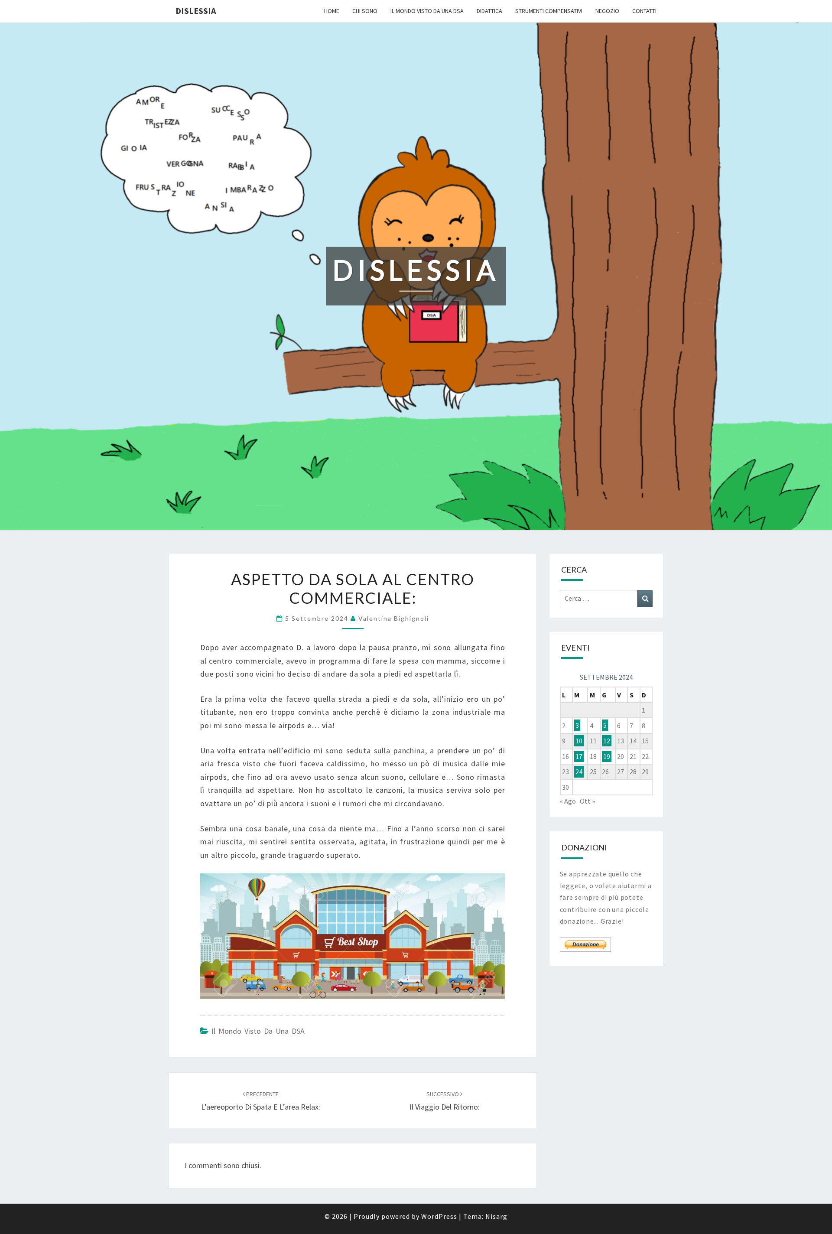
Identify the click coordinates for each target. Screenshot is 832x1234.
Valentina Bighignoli (393, 618)
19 (606, 756)
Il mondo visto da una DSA (427, 11)
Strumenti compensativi (548, 11)
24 (578, 771)
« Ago (568, 801)
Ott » (587, 801)
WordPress (439, 1216)
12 (606, 740)
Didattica (489, 11)
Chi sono (364, 11)
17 (578, 756)
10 (578, 740)
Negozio (607, 11)
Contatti (644, 11)
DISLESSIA (196, 10)
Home (331, 11)
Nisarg (496, 1216)
